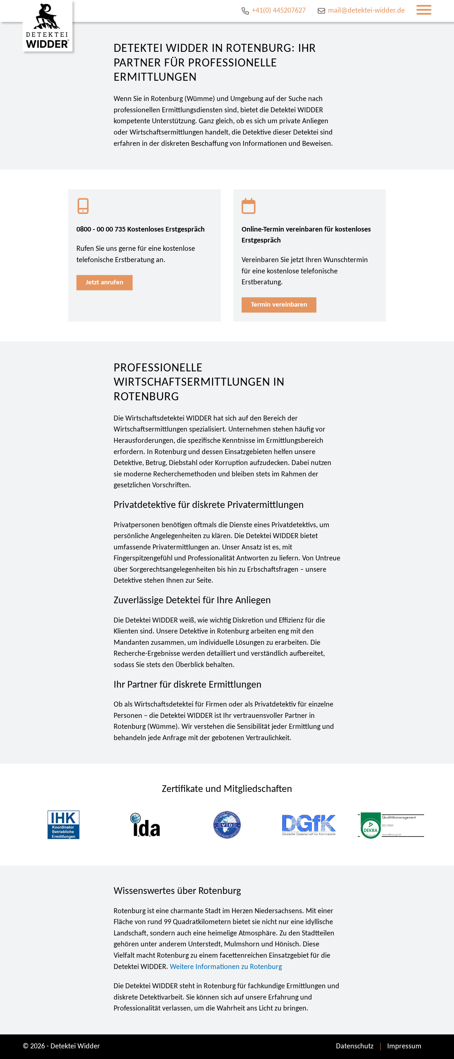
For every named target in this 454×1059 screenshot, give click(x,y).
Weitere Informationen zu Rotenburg (226, 967)
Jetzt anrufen (104, 282)
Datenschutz (355, 1046)
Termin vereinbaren (279, 304)
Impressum (404, 1046)
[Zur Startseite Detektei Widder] (47, 25)
